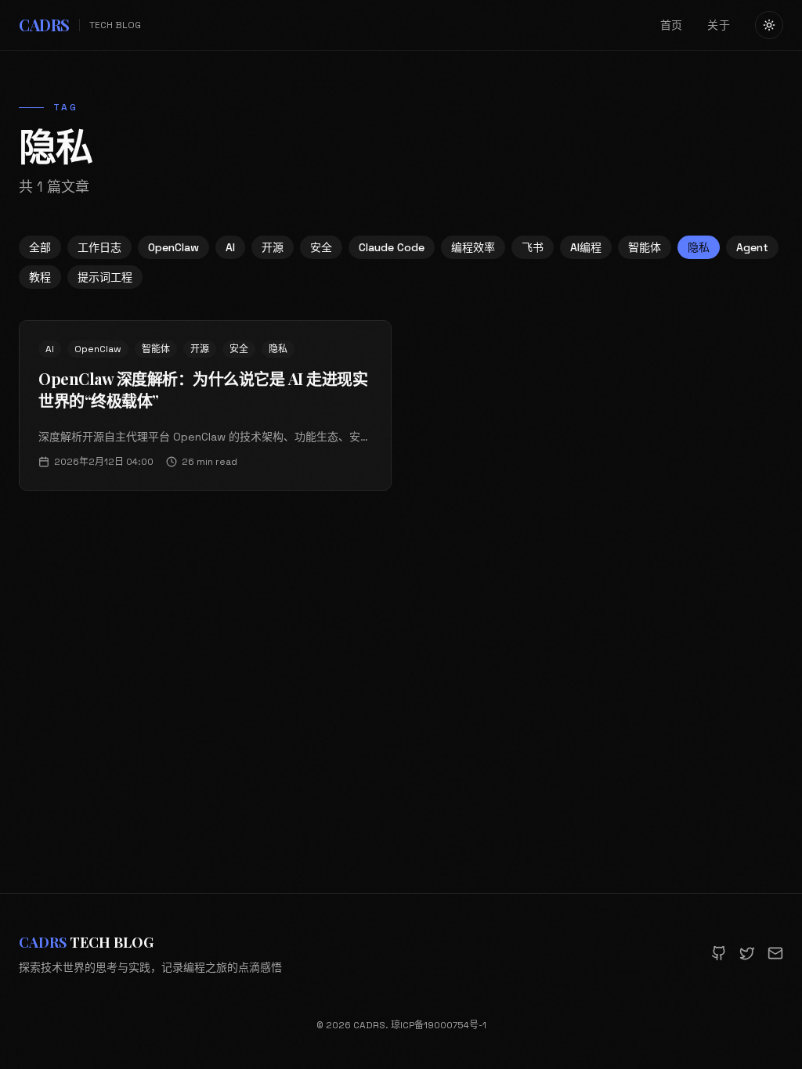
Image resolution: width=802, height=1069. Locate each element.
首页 (671, 25)
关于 (718, 25)
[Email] (775, 953)
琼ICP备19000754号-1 (438, 1025)
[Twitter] (747, 953)
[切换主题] (769, 25)
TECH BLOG (86, 942)
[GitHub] (719, 953)
